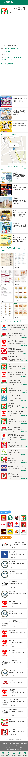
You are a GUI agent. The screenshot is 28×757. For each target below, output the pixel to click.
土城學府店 (12, 562)
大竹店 (11, 719)
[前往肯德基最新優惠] (17, 520)
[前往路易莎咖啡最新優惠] (17, 534)
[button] (14, 149)
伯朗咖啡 (3, 284)
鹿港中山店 (12, 552)
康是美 (14, 235)
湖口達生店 (12, 631)
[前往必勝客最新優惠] (23, 527)
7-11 (14, 96)
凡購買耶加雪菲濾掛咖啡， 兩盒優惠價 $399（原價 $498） (19, 176)
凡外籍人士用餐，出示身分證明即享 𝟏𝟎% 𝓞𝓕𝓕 (19, 188)
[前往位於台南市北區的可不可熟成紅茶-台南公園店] (4, 577)
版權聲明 (14, 739)
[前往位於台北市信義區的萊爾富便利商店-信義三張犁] (4, 607)
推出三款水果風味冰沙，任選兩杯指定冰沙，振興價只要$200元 (19, 201)
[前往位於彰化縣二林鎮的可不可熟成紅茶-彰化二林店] (4, 597)
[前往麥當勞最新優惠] (3, 520)
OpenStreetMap (17, 164)
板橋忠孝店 (12, 611)
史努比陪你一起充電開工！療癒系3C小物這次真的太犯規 (20, 112)
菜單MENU (8, 755)
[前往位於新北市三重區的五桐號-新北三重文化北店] (4, 626)
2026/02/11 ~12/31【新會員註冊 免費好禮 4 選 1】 (19, 226)
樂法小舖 (17, 284)
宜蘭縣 (9, 46)
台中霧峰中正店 (13, 581)
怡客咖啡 (15, 173)
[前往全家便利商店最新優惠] (17, 527)
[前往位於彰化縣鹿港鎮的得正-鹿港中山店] (4, 558)
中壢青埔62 (12, 640)
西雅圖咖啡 (15, 198)
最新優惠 (3, 755)
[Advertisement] (14, 30)
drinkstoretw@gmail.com (13, 749)
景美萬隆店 (12, 729)
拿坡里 (16, 318)
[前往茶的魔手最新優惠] (3, 534)
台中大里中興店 (13, 700)
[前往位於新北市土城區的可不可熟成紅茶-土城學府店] (4, 567)
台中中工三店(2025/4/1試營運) (17, 542)
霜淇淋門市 (25, 755)
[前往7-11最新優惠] (23, 520)
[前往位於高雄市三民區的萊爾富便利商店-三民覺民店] (4, 695)
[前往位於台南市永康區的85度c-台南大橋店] (4, 686)
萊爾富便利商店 (16, 223)
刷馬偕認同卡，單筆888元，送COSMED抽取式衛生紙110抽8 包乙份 (19, 239)
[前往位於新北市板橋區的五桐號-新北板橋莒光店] (4, 715)
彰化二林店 (12, 591)
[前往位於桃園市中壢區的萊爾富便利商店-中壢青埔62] (4, 646)
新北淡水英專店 (13, 660)
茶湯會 (14, 210)
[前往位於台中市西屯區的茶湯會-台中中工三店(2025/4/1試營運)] (4, 548)
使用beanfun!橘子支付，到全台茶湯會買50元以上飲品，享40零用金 (20, 214)
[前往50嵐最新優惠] (10, 534)
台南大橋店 (12, 680)
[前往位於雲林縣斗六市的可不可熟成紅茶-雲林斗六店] (4, 676)
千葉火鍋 (15, 185)
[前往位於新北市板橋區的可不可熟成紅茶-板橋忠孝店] (4, 617)
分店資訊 (14, 755)
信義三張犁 (12, 601)
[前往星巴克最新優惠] (10, 520)
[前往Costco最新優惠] (3, 527)
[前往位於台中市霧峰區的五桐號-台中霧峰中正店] (4, 587)
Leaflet (10, 164)
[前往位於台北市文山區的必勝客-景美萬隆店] (4, 735)
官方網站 (19, 755)
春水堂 (2, 267)
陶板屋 (2, 301)
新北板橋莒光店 (13, 709)
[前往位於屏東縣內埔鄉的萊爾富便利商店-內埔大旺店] (4, 656)
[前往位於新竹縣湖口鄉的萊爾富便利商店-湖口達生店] (4, 636)
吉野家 (2, 318)
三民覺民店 (12, 690)
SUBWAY (17, 301)
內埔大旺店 (12, 650)
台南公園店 (12, 571)
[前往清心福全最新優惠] (23, 534)
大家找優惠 (8, 739)
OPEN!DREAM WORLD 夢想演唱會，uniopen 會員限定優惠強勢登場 (20, 100)
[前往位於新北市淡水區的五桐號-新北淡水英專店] (4, 666)
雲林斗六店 (12, 670)
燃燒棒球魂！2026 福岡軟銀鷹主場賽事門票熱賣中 (19, 125)
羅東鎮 (14, 46)
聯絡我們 (20, 739)
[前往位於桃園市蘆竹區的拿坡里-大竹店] (4, 725)
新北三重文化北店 (14, 621)
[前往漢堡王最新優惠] (10, 527)
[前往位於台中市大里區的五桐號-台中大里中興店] (4, 705)
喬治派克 (17, 267)
